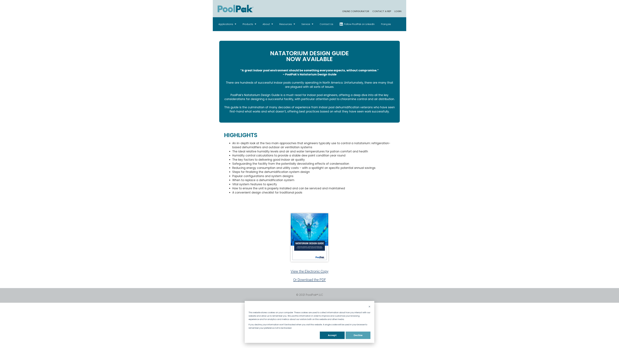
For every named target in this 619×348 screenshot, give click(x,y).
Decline (358, 335)
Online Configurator (355, 11)
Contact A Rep (381, 11)
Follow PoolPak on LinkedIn (359, 24)
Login (397, 11)
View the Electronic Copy (309, 271)
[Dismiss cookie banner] (369, 307)
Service (305, 24)
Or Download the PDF (309, 280)
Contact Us (326, 24)
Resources (285, 24)
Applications (225, 24)
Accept (332, 335)
